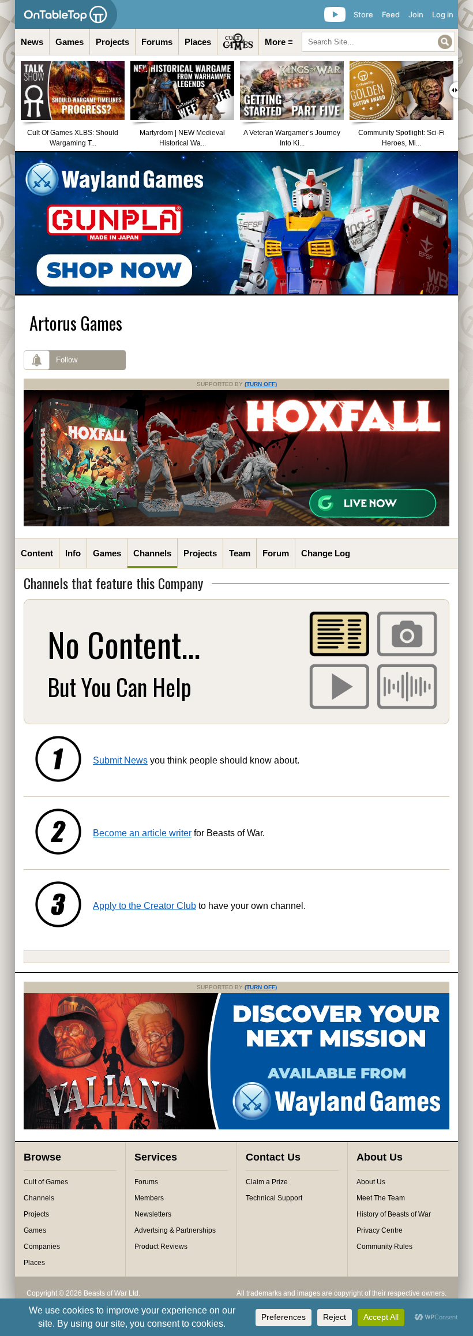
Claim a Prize (267, 1182)
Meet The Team (380, 1198)
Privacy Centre (379, 1230)
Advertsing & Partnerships (175, 1230)
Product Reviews (160, 1247)
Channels (152, 553)
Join (415, 14)
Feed (391, 14)
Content (37, 553)
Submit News (120, 760)
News (32, 42)
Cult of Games (46, 1182)
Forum (275, 553)
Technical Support (274, 1198)
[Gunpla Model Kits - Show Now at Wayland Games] (236, 223)
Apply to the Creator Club (144, 906)
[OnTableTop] (66, 14)
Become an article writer (142, 833)
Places (198, 42)
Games (69, 42)
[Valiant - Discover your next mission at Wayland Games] (236, 1127)
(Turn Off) (261, 384)
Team (239, 553)
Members (149, 1198)
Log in (442, 14)
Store (363, 14)
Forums (156, 42)
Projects (112, 42)
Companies (42, 1247)
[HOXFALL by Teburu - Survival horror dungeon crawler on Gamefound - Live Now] (236, 524)
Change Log (325, 553)
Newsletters (152, 1214)
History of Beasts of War (393, 1214)
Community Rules (384, 1247)
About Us (370, 1182)
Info (73, 553)
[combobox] (378, 41)
